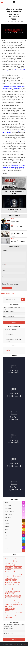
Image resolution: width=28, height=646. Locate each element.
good (17, 582)
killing (16, 589)
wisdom (9, 617)
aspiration (9, 563)
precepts (17, 600)
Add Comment (20, 21)
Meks (15, 644)
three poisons (10, 613)
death (19, 574)
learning (9, 591)
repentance (18, 604)
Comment (4, 250)
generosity (9, 582)
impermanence (16, 587)
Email (4, 270)
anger (17, 561)
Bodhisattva (10, 569)
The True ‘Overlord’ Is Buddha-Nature (16, 220)
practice (9, 600)
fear (15, 580)
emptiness (9, 578)
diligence (18, 576)
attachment (10, 565)
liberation (17, 591)
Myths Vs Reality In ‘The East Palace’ (18, 227)
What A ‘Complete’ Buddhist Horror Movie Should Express (18, 240)
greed (8, 584)
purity (18, 602)
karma (8, 589)
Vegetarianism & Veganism (13, 615)
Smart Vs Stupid (13, 329)
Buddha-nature (11, 571)
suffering (9, 610)
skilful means (10, 608)
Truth (19, 613)
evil (17, 578)
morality (9, 595)
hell (8, 587)
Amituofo (9, 561)
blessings (9, 567)
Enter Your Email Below (8, 316)
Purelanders (7, 350)
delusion (9, 576)
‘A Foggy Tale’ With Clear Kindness (17, 234)
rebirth (9, 604)
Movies (14, 7)
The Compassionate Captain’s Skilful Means (13, 339)
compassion (10, 574)
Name (4, 264)
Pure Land (9, 602)
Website (4, 276)
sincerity (9, 606)
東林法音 (7, 349)
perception (17, 597)
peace (8, 597)
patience (18, 595)
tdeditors (14, 21)
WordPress (24, 644)
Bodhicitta (18, 567)
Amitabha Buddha (11, 558)
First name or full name (8, 311)
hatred (16, 584)
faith (8, 580)
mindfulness (10, 593)
